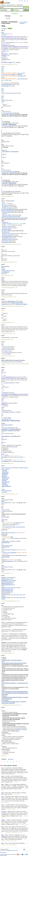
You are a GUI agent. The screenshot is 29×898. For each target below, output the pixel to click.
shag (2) (3, 529)
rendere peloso (5, 545)
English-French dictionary (6, 275)
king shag (4, 476)
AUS (13, 412)
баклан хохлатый (5, 583)
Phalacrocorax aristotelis (17, 302)
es (25, 395)
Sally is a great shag (15, 538)
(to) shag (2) (4, 546)
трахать (3, 587)
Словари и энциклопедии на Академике (11, 5)
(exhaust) (22, 78)
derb (2, 43)
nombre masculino (13, 93)
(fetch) (9, 227)
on (8, 412)
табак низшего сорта (6, 581)
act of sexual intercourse (9, 113)
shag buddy (3, 430)
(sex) (21, 73)
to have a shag (4, 85)
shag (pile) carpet (8, 236)
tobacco (5, 346)
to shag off (13, 552)
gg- (21, 42)
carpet (5, 419)
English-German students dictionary (8, 64)
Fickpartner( (10, 430)
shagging (20, 74)
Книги (21, 15)
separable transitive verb (12, 239)
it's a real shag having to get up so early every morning (15, 217)
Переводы (8, 15)
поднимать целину (5, 588)
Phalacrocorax (11, 301)
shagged (13, 74)
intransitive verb (5, 232)
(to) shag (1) (4, 542)
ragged (20, 597)
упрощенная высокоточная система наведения (11, 361)
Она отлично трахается (16, 660)
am (13, 436)
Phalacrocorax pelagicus (21, 304)
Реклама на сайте (15, 850)
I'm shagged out (6, 242)
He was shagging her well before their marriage (12, 697)
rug (9, 53)
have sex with (6, 125)
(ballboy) (9, 215)
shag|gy (3, 819)
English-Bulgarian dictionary (6, 652)
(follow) (9, 226)
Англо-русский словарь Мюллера (7, 261)
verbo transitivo (4, 502)
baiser (10, 270)
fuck (6, 587)
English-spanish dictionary (6, 196)
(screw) (21, 75)
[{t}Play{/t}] (4, 30)
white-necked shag (6, 486)
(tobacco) (4, 100)
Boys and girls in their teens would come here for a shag (14, 663)
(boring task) (14, 216)
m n (9, 55)
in (13, 430)
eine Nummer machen (14, 429)
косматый (3, 597)
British (5, 207)
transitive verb (4, 74)
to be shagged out (6, 436)
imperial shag (5, 473)
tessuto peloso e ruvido (8, 524)
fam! (2, 516)
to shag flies (4, 124)
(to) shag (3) (4, 556)
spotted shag (5, 484)
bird (4, 111)
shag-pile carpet (5, 420)
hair (8, 580)
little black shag (5, 477)
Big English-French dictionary (6, 355)
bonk (12, 587)
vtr (3, 351)
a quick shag (5, 541)
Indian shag (4, 474)
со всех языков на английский (23, 22)
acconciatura (6, 526)
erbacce (20, 522)
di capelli (16, 522)
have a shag (4, 457)
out (2, 80)
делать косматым (5, 590)
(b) (2, 205)
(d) (2, 207)
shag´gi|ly (3, 811)
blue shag (4, 470)
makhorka (8, 578)
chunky (20, 594)
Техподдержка (8, 850)
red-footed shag (5, 482)
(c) (2, 206)
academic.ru (5, 2)
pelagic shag (5, 304)
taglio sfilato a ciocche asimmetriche (17, 526)
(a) (2, 203)
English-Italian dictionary (5, 573)
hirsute (17, 597)
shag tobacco (5, 237)
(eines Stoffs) (15, 446)
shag (2, 32)
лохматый (3, 594)
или (12, 255)
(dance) (9, 212)
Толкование (4, 28)
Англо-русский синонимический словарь (9, 600)
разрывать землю (5, 591)
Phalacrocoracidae (24, 467)
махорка (3, 577)
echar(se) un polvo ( (14, 114)
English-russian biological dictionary (8, 493)
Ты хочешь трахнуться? (22, 683)
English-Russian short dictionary (7, 296)
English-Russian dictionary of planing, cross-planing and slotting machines (15, 363)
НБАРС (2, 755)
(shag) (13, 581)
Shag (17, 287)
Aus (13, 62)
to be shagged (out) (6, 84)
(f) (2, 215)
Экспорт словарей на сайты (5, 854)
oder (18, 457)
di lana (17, 524)
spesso (8, 552)
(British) (3, 267)
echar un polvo (14, 151)
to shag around (9, 561)
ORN (3, 410)
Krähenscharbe (4, 424)
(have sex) (14, 233)
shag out (5, 239)
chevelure (14, 580)
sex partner (6, 42)
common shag (5, 472)
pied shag (4, 480)
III (1, 147)
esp (3, 658)
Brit (11, 424)
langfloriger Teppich (15, 420)
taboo (19, 73)
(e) (2, 212)
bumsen (3, 439)
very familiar (9, 207)
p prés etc (7, 351)
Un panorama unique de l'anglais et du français (10, 244)
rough (11, 594)
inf (16, 427)
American (5, 212)
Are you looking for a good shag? (9, 683)
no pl (2, 56)
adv (3, 700)
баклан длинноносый (6, 490)
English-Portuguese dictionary (6, 333)
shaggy (8, 594)
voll (11, 436)
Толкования (14, 13)
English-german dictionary (6, 463)
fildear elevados (12, 124)
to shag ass (5, 230)
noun (2, 71)
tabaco (3, 141)
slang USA (4, 549)
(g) (2, 216)
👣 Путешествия (3, 852)
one (18, 394)
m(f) (15, 430)
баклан (2, 467)
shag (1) (3, 519)
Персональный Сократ (5, 339)
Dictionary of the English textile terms (8, 287)
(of (3, 419)
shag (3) (3, 534)
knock (14, 587)
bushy (14, 594)
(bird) (3, 93)
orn (2, 59)
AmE (3, 661)
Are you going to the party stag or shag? (10, 701)
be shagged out (6, 461)
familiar (9, 229)
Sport (4, 123)
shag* (13, 322)
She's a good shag (6, 660)
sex (6, 433)
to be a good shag (6, 210)
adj (8, 51)
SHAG (2, 279)
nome (2, 499)
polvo (3, 150)
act (4, 35)
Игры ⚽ (8, 18)
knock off (18, 587)
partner (9, 427)
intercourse (4, 427)
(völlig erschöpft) (20, 461)
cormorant (7, 469)
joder (4, 154)
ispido (11, 545)
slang (19, 78)
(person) (13, 210)
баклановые (4, 491)
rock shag (4, 483)
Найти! (26, 8)
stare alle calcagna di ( (12, 549)
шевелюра (3, 580)
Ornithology (6, 206)
